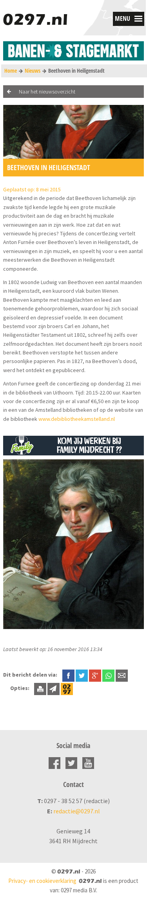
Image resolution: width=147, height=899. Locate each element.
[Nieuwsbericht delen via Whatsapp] (108, 676)
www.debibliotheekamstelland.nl (76, 418)
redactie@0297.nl (76, 811)
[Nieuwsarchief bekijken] (67, 688)
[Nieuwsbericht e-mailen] (122, 674)
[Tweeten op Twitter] (82, 674)
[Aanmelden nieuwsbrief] (53, 688)
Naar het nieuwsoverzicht (47, 91)
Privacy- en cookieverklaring (42, 880)
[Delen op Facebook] (68, 674)
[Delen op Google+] (95, 674)
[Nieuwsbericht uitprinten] (40, 688)
